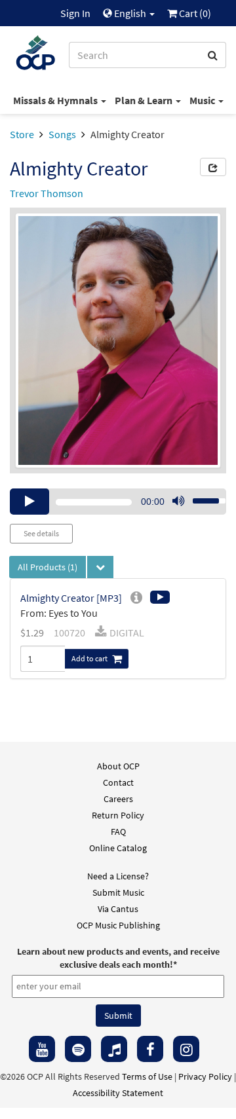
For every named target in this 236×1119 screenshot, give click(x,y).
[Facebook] (150, 1049)
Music (203, 100)
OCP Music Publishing (118, 925)
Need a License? (118, 876)
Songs (62, 134)
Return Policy (118, 815)
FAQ (118, 831)
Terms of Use (147, 1076)
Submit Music (118, 892)
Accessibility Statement (118, 1093)
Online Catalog (118, 848)
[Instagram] (186, 1049)
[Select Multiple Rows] (100, 567)
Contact (118, 782)
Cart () (194, 13)
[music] (114, 1049)
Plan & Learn (144, 100)
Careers (118, 799)
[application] (118, 501)
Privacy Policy (205, 1076)
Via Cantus (118, 909)
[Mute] (178, 501)
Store (22, 134)
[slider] (202, 496)
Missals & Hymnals (56, 100)
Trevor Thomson (46, 193)
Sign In (75, 13)
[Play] (29, 501)
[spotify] (78, 1049)
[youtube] (42, 1049)
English (130, 13)
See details (41, 533)
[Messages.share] (213, 167)
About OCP (118, 766)
